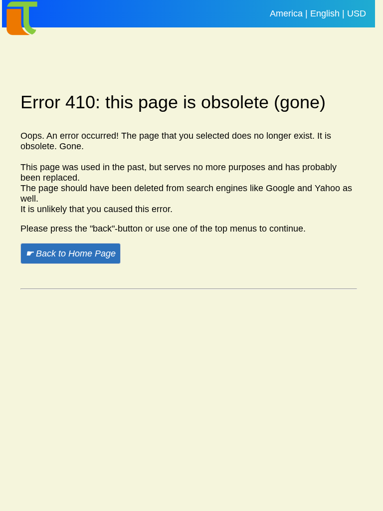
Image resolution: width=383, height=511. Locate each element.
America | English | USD (318, 13)
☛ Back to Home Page (70, 253)
